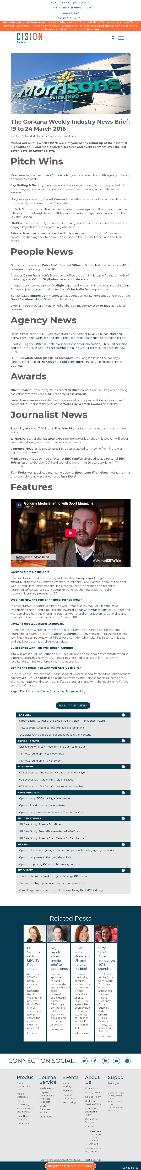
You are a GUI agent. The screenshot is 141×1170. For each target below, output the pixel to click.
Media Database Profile (45, 1109)
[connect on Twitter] (84, 1061)
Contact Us (91, 1088)
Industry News (39, 136)
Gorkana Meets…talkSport (30, 572)
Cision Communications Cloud (25, 1086)
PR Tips (23, 844)
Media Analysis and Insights (25, 1110)
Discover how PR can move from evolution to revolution (53, 746)
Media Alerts (46, 1088)
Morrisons (34, 691)
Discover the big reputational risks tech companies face (52, 883)
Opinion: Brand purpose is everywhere (42, 805)
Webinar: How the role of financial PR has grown (46, 599)
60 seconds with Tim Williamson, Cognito (42, 647)
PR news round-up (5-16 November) (40, 760)
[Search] (111, 38)
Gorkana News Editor (64, 136)
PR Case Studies (29, 818)
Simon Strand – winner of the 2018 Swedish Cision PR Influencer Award (62, 720)
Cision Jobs (23, 1123)
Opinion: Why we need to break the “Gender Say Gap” (51, 812)
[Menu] (119, 38)
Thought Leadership (68, 1096)
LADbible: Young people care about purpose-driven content (55, 734)
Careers (66, 13)
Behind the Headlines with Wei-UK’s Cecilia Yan (46, 667)
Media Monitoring (23, 1103)
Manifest (51, 209)
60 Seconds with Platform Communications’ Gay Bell (51, 786)
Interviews (26, 766)
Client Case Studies (91, 1120)
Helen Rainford (45, 299)
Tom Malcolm (97, 265)
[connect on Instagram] (127, 1061)
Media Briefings (67, 1085)
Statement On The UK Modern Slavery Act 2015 (95, 1137)
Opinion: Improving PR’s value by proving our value (50, 864)
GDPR (77, 13)
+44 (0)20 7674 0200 (70, 18)
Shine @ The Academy (57, 175)
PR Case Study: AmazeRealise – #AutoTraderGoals (49, 831)
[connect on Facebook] (95, 1061)
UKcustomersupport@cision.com (118, 1108)
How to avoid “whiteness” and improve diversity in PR (51, 727)
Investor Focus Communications (85, 610)
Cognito (47, 654)
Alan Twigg (44, 305)
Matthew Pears (101, 275)
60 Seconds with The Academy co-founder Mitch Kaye (52, 772)
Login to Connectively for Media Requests (47, 1097)
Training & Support (113, 1085)
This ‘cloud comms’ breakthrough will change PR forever (53, 876)
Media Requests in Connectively (66, 7)
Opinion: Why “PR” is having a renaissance (44, 798)
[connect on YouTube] (116, 1061)
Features (24, 714)
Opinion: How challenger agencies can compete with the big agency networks (66, 850)
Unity (14, 199)
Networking (69, 1102)
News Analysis (28, 792)
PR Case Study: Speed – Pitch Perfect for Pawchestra (51, 838)
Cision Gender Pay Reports (93, 1150)
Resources (26, 870)
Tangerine (75, 223)
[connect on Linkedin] (105, 1061)
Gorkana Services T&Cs (93, 1103)
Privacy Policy (92, 1092)
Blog (88, 7)
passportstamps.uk (67, 633)
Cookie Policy (93, 1096)
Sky (62, 691)
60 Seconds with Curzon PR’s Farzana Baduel (46, 779)
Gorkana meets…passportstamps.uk (37, 623)
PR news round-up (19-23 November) (41, 753)
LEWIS (104, 233)
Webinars (67, 1090)
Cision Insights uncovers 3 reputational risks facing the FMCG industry (61, 890)
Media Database (22, 1095)
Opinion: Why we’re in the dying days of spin (45, 857)
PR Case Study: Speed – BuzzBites (40, 824)
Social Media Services (24, 1117)
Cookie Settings (93, 1159)
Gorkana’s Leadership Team (91, 1111)
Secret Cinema (50, 691)
